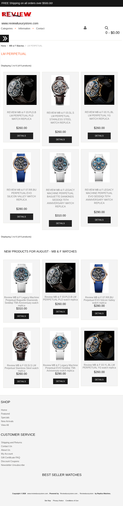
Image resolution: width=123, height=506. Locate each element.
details (21, 136)
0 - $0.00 (112, 33)
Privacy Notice (58, 500)
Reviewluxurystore (86, 493)
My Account (7, 453)
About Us (5, 450)
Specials (5, 417)
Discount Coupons (10, 461)
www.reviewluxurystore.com (37, 493)
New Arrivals (7, 421)
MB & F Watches (16, 46)
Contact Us (6, 446)
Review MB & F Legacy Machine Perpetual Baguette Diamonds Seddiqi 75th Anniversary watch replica (21, 301)
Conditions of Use (72, 500)
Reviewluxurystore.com (68, 493)
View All (5, 425)
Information (24, 28)
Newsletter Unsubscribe (13, 465)
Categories (7, 28)
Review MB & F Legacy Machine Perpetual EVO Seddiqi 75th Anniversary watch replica (99, 196)
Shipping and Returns (11, 442)
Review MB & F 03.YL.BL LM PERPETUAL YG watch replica (99, 115)
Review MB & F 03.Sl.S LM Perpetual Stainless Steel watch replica (22, 368)
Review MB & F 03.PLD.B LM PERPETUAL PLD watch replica (21, 115)
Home (3, 46)
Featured (5, 413)
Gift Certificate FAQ (10, 457)
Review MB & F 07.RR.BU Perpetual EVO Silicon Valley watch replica (99, 300)
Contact (40, 28)
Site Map (48, 500)
